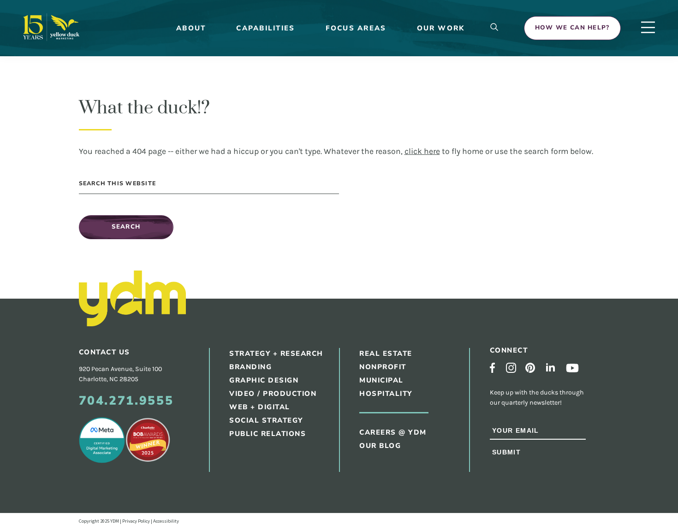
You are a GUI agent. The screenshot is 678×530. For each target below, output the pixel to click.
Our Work (441, 28)
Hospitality (385, 393)
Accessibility (166, 521)
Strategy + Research (276, 353)
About (191, 28)
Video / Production (272, 393)
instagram (511, 368)
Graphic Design (263, 380)
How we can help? (572, 28)
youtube (572, 368)
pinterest (530, 367)
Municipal (381, 380)
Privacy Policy (136, 521)
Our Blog (380, 445)
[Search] (494, 28)
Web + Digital (259, 407)
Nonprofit (382, 366)
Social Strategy (266, 420)
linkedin (550, 367)
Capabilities (265, 28)
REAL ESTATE (385, 353)
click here (422, 151)
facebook (492, 367)
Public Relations (267, 433)
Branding (250, 366)
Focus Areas (356, 28)
